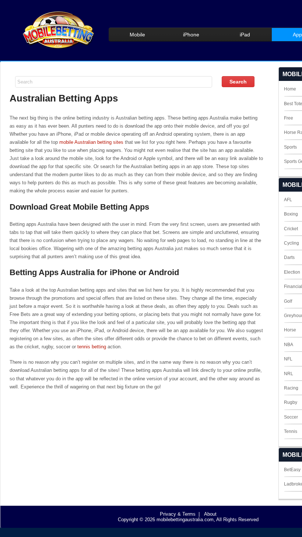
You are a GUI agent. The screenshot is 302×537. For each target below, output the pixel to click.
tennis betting (91, 346)
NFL (288, 359)
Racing (291, 388)
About (210, 514)
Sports (290, 147)
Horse (290, 329)
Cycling (291, 243)
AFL (288, 199)
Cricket (291, 228)
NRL (288, 373)
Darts (289, 257)
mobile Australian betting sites (91, 142)
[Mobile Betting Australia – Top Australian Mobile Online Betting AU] (57, 48)
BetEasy (292, 469)
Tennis (290, 431)
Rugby (290, 402)
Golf (288, 301)
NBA (288, 344)
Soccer (291, 417)
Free (288, 118)
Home (290, 89)
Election (292, 272)
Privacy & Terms (178, 514)
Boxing (291, 214)
